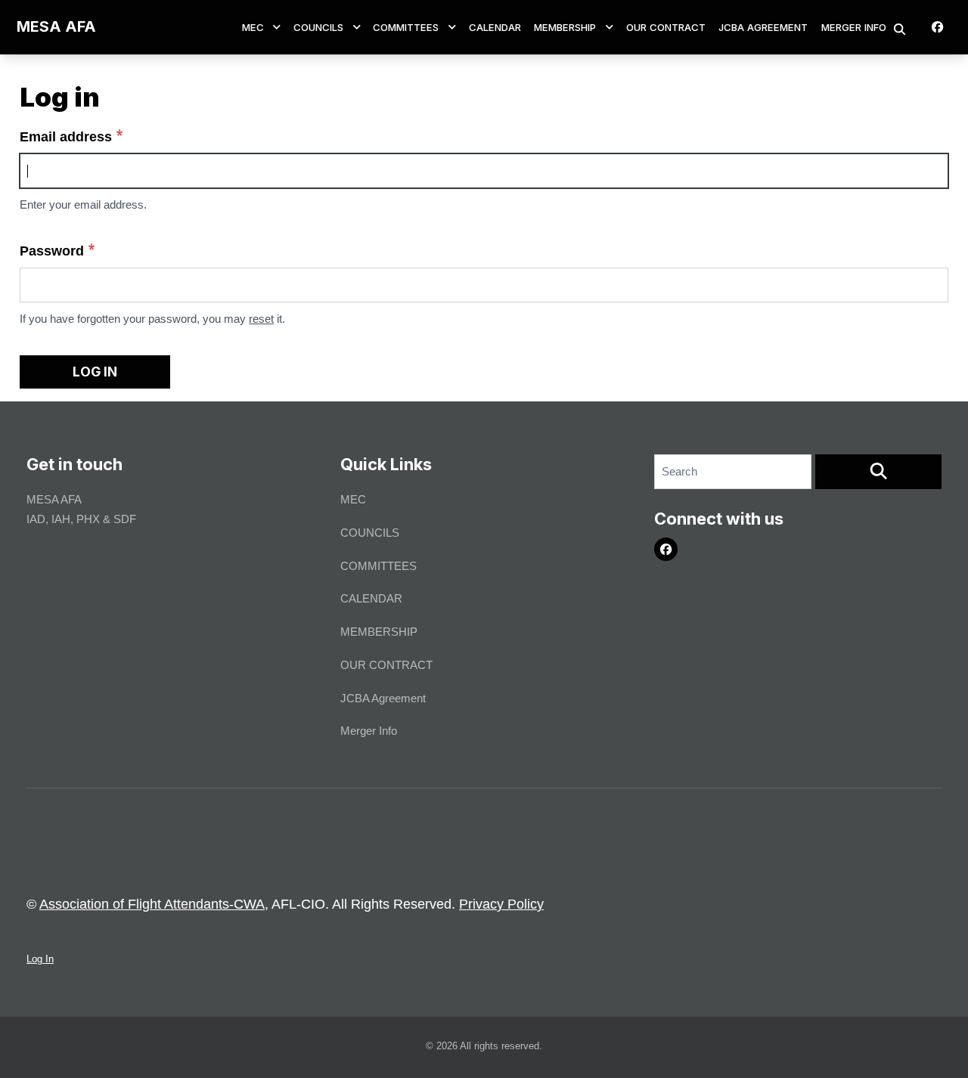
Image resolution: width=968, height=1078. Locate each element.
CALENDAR (495, 27)
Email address (66, 136)
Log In (40, 959)
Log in (95, 371)
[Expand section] (277, 27)
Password (52, 251)
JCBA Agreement (763, 27)
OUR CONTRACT (666, 27)
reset (261, 318)
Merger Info (853, 27)
